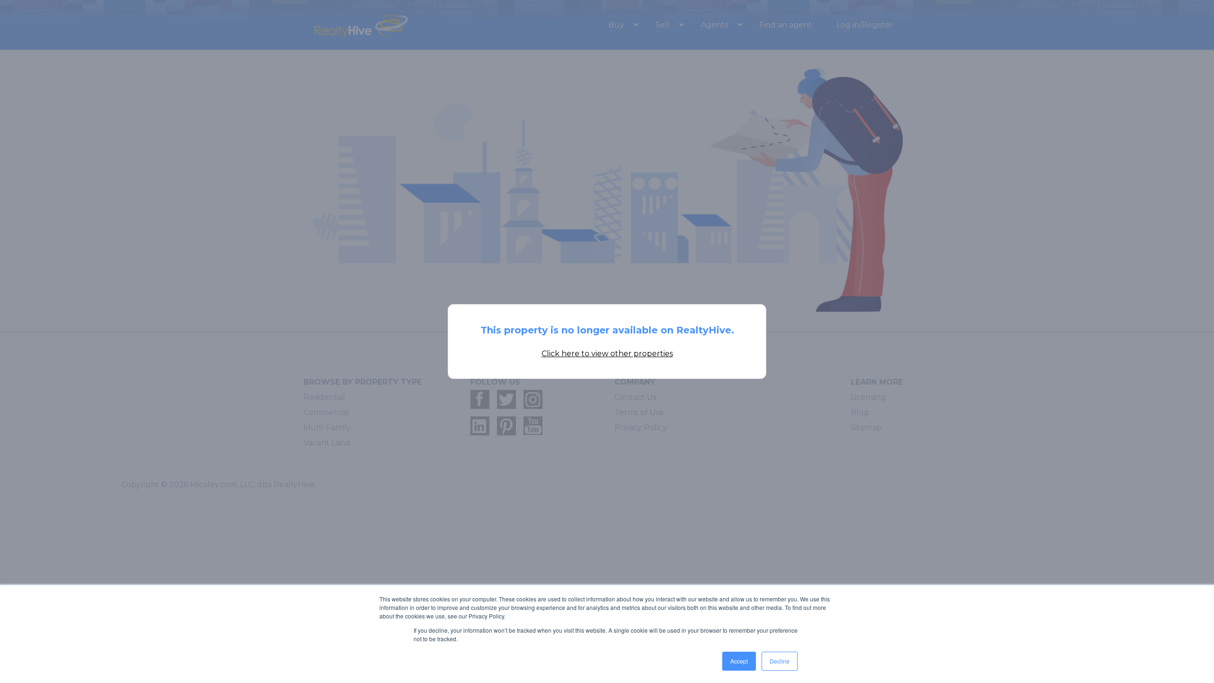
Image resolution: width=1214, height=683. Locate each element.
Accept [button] (739, 661)
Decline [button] (780, 661)
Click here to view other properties (607, 353)
